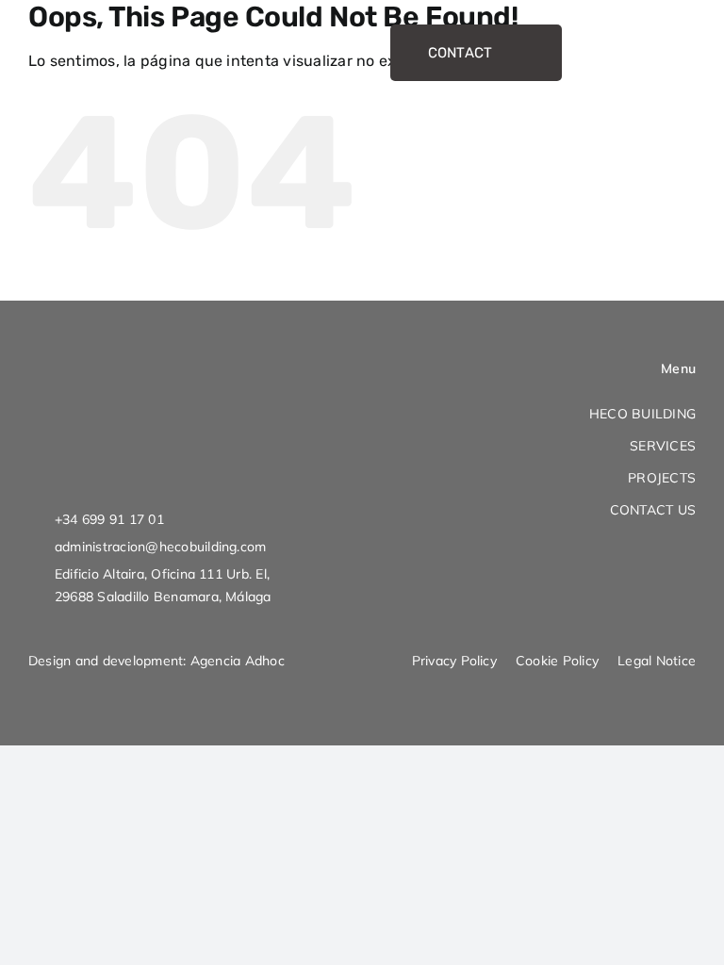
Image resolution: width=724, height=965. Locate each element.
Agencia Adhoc (237, 660)
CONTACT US (653, 509)
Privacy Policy (454, 660)
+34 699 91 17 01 (109, 519)
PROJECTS (662, 477)
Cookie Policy (557, 660)
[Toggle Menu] (677, 53)
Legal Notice (656, 660)
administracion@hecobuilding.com (160, 546)
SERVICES (663, 445)
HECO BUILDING (642, 413)
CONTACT (460, 52)
